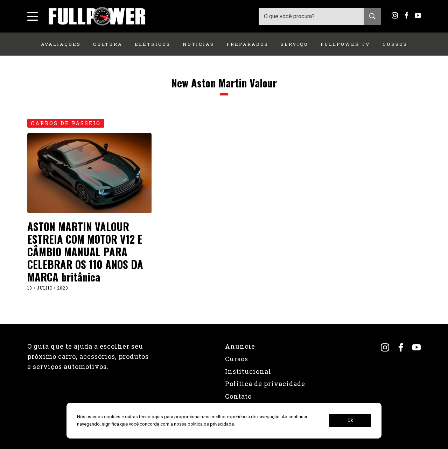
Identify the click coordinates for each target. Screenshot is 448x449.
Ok (350, 420)
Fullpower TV (345, 44)
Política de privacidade (265, 383)
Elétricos (152, 44)
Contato (238, 396)
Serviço (294, 44)
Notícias (198, 44)
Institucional (248, 371)
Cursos (395, 44)
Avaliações (61, 44)
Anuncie (240, 346)
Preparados (247, 44)
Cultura (107, 44)
